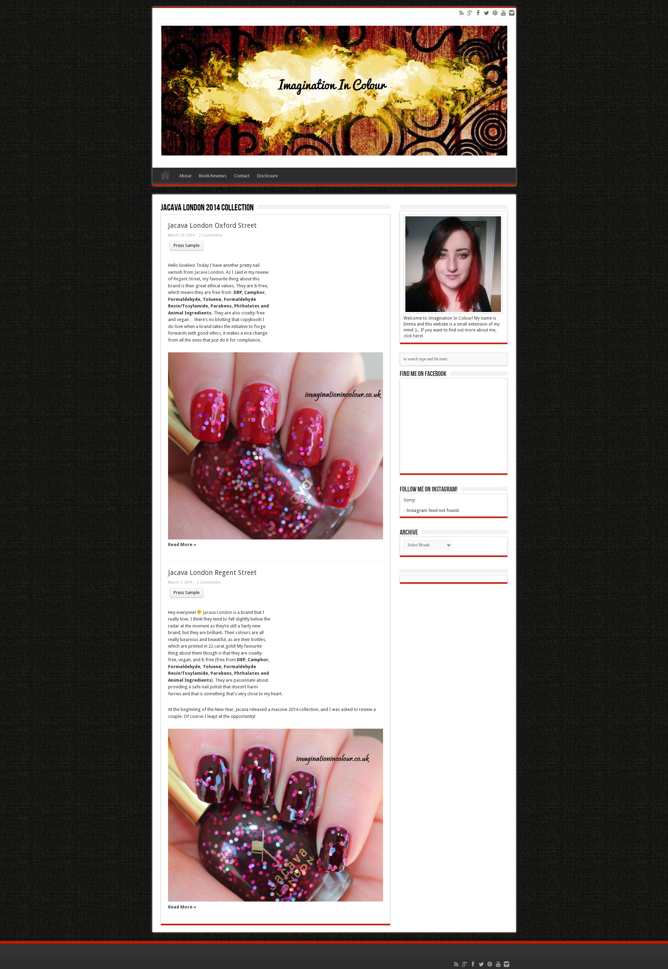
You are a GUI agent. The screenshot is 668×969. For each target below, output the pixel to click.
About (185, 175)
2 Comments (211, 235)
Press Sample (186, 245)
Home (165, 177)
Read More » (182, 544)
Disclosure (267, 175)
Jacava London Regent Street (212, 573)
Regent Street (186, 278)
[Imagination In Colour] (334, 150)
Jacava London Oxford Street (212, 226)
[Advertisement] (327, 288)
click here (413, 336)
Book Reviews (212, 175)
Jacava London (209, 272)
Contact (241, 175)
